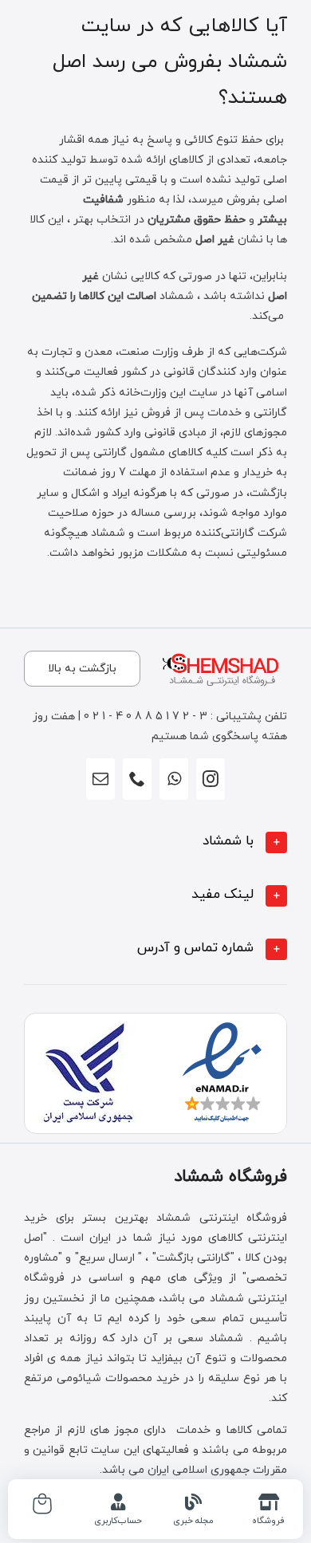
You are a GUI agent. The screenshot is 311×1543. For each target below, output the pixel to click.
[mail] (100, 779)
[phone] (137, 779)
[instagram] (210, 779)
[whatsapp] (173, 779)
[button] (155, 842)
